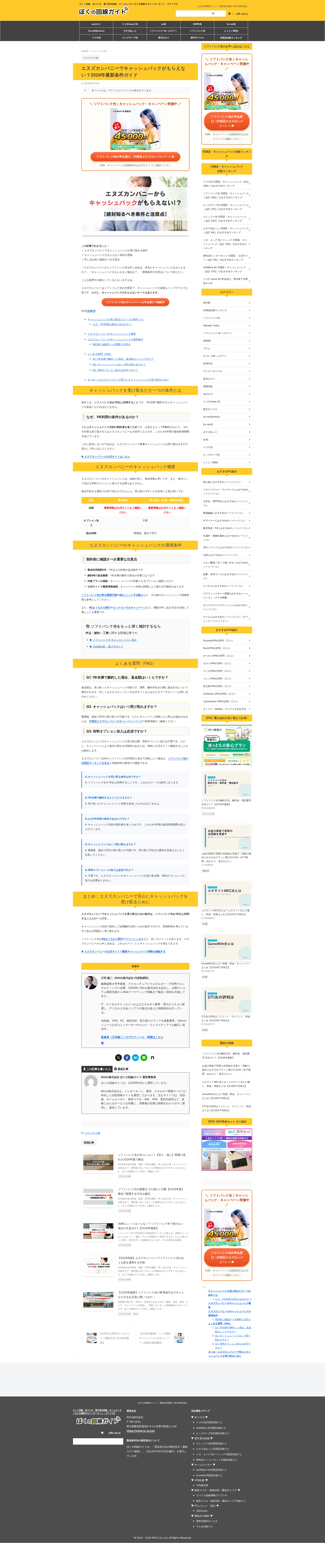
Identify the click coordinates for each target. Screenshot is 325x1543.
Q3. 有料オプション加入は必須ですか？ (115, 370)
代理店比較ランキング (231, 38)
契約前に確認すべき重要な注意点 (112, 344)
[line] (143, 1057)
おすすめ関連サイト (207, 6)
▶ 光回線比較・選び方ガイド (106, 646)
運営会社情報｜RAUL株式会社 (233, 6)
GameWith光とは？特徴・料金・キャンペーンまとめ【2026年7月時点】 (226, 965)
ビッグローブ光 (130, 37)
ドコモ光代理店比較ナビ (209, 1422)
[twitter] (118, 1057)
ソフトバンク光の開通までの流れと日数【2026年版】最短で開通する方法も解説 (151, 1191)
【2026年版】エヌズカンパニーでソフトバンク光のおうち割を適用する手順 (151, 1260)
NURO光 (197, 24)
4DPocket (201, 1510)
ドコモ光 (96, 37)
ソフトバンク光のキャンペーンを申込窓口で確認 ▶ (135, 302)
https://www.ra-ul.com (141, 1430)
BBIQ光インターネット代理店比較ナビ (216, 1459)
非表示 (91, 310)
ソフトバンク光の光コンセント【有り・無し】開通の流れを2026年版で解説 (152, 1157)
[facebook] (127, 1057)
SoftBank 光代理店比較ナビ (211, 1427)
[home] (102, 1043)
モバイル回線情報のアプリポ (211, 1495)
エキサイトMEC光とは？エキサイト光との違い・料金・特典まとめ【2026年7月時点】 (225, 912)
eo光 (163, 24)
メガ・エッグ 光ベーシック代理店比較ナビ (219, 1454)
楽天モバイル (197, 37)
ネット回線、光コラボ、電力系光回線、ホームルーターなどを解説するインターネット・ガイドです (97, 1411)
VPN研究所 (202, 1485)
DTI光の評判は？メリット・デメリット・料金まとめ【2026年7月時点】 (225, 1018)
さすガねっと (130, 31)
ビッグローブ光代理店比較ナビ (212, 1433)
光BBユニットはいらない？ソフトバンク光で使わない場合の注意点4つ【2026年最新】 (150, 1226)
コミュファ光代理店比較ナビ (211, 1443)
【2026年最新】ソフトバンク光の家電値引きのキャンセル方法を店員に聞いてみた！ (151, 1295)
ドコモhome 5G (130, 24)
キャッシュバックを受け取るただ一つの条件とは (115, 319)
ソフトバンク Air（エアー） (164, 31)
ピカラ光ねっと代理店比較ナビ (212, 1448)
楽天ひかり (163, 37)
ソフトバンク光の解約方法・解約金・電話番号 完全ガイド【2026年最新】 (226, 802)
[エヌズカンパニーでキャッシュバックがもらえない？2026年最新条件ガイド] (135, 1057)
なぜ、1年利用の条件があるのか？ (112, 324)
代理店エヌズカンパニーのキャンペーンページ (115, 721)
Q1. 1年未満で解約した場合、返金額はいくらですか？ (123, 358)
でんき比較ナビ (204, 1526)
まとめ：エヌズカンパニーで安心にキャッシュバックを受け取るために (128, 379)
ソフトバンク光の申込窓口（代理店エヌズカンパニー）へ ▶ (135, 156)
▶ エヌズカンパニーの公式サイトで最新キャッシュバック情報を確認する (123, 951)
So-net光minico (96, 31)
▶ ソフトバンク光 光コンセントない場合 (113, 640)
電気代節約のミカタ (207, 1521)
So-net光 (231, 24)
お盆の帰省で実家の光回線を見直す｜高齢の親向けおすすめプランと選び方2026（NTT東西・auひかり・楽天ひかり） (226, 857)
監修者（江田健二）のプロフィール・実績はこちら (132, 1037)
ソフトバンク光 (197, 31)
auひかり (96, 24)
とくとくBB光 (231, 31)
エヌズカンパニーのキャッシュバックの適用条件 (115, 339)
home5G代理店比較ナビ (209, 1475)
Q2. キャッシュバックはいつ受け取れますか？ (119, 364)
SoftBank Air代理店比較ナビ (211, 1469)
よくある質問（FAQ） (100, 354)
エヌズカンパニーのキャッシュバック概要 (112, 333)
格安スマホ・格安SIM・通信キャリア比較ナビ (221, 1500)
